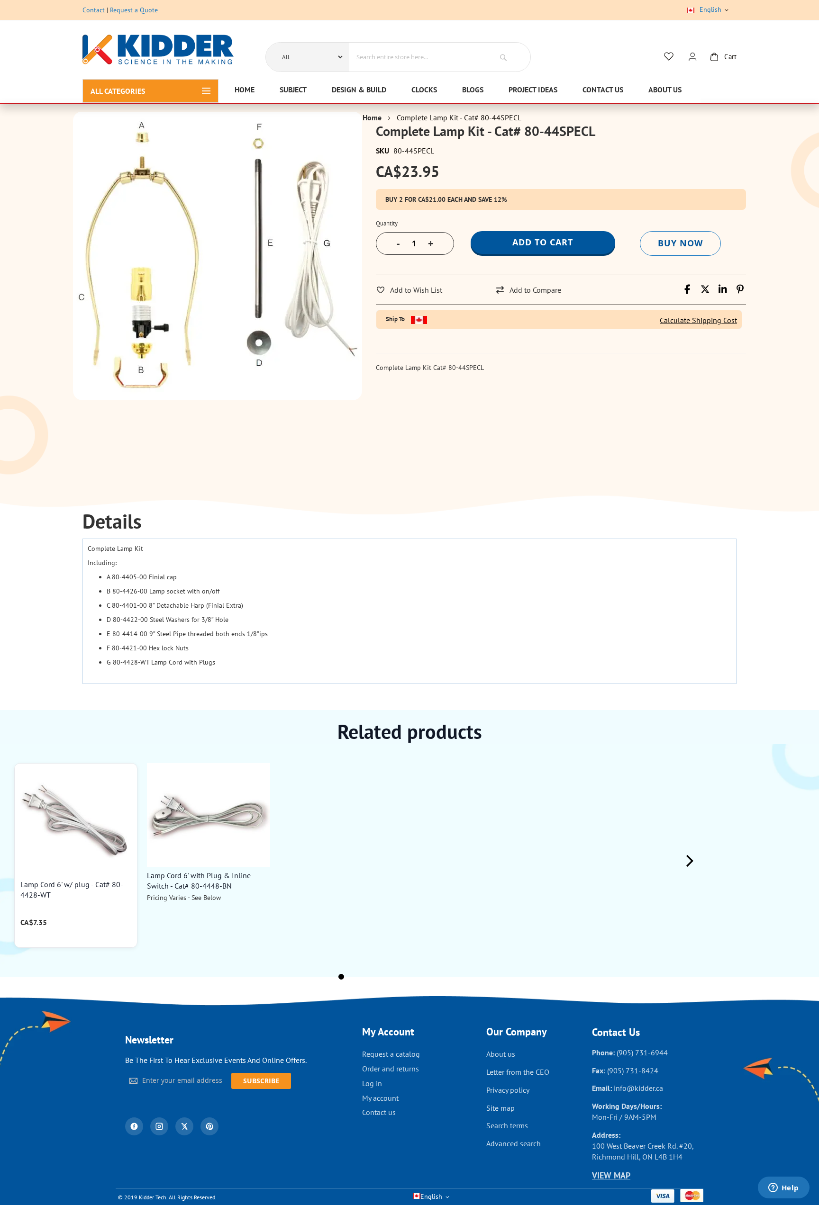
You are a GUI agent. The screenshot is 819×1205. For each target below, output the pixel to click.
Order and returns (390, 1068)
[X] (184, 1126)
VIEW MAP (611, 1175)
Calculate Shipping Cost (698, 320)
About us (500, 1054)
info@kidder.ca (638, 1088)
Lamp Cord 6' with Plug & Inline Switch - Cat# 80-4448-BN (199, 880)
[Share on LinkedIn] (722, 289)
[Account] (692, 57)
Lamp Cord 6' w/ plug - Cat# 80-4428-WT (71, 889)
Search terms (507, 1125)
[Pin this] (740, 289)
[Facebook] (134, 1126)
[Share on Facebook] (687, 289)
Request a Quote (134, 10)
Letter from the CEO (517, 1072)
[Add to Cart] (125, 783)
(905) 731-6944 (642, 1052)
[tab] (112, 521)
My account (380, 1098)
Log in (372, 1083)
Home (372, 117)
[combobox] (415, 56)
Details (112, 521)
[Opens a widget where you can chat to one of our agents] (783, 1188)
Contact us (379, 1112)
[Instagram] (159, 1126)
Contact (93, 10)
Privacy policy (507, 1090)
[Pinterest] (209, 1126)
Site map (500, 1108)
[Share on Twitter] (705, 289)
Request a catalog (391, 1054)
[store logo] (158, 51)
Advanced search (513, 1143)
